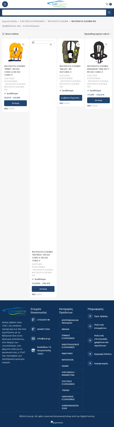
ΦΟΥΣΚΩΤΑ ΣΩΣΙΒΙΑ (58, 21)
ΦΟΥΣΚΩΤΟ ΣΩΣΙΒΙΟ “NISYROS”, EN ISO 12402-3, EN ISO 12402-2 (42, 256)
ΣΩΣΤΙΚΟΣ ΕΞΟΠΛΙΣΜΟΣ (32, 21)
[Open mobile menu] (5, 4)
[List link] (43, 319)
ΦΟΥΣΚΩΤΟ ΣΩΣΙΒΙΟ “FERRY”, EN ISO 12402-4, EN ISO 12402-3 (14, 70)
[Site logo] (57, 4)
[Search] (109, 12)
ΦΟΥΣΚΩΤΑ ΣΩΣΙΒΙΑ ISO (14, 88)
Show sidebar (12, 34)
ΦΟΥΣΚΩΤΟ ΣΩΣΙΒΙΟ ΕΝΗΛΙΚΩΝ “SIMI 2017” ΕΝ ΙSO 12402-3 (98, 69)
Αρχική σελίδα (9, 21)
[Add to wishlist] (23, 44)
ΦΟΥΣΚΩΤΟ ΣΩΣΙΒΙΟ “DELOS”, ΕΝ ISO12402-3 (70, 69)
